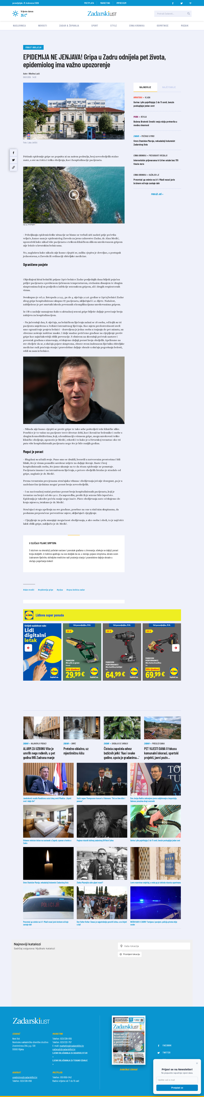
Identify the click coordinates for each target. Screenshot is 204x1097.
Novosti (42, 25)
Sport (94, 25)
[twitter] (181, 2)
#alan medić (28, 589)
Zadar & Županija (69, 25)
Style (113, 25)
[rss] (190, 2)
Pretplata (89, 2)
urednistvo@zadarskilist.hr (24, 1077)
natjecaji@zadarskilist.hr (63, 1049)
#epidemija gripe (45, 589)
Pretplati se (177, 1087)
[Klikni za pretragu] (189, 14)
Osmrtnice (163, 25)
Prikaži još (156, 194)
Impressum (121, 2)
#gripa (60, 589)
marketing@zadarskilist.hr (72, 1045)
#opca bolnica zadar (75, 589)
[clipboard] (13, 167)
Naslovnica (19, 25)
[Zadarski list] (102, 13)
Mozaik (185, 25)
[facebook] (173, 2)
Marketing (105, 2)
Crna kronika (137, 25)
